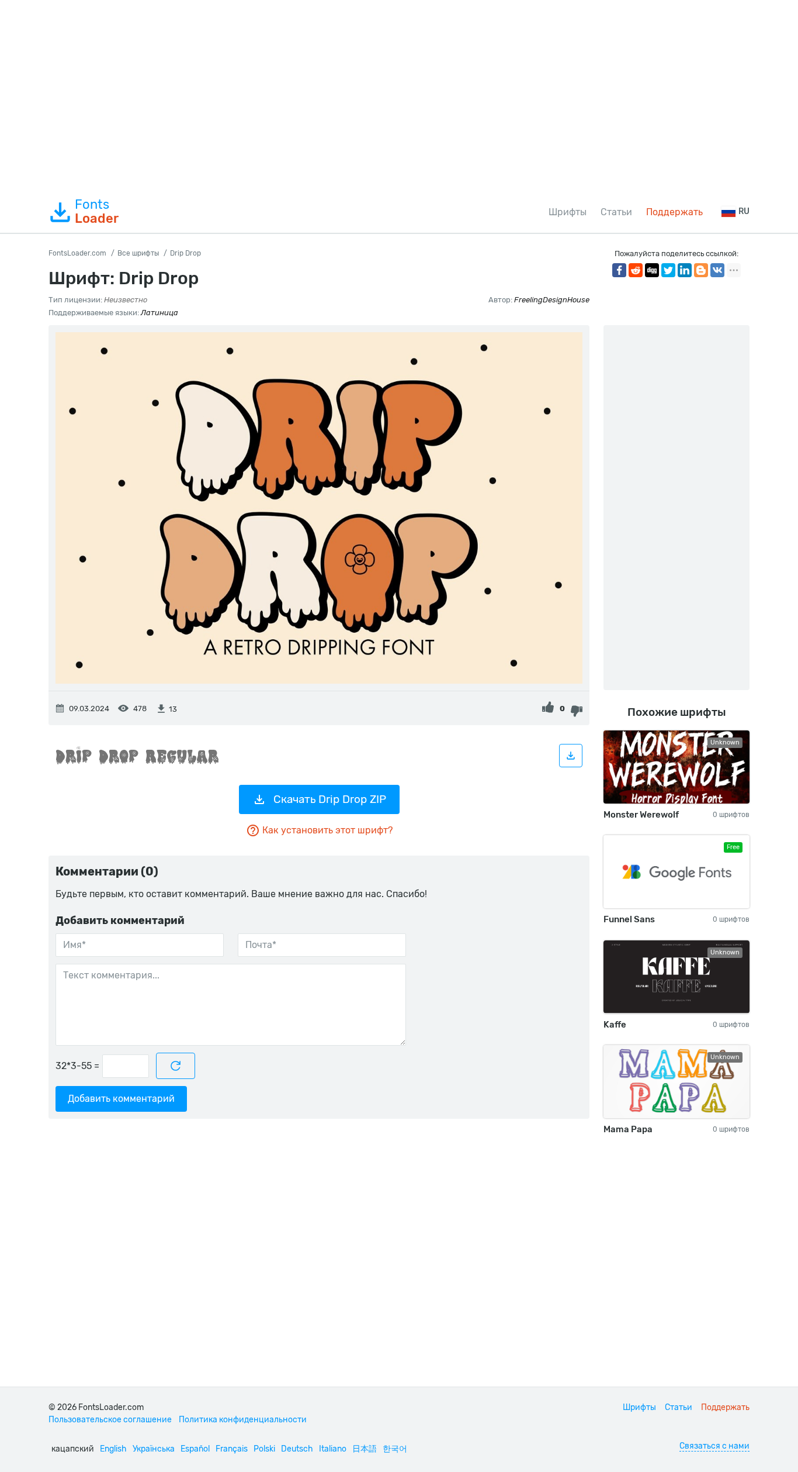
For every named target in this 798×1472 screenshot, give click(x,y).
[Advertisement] (399, 96)
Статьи (616, 212)
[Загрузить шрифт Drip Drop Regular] (570, 755)
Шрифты (568, 212)
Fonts (97, 212)
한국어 (395, 1449)
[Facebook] (619, 270)
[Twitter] (668, 270)
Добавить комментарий (121, 1098)
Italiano (332, 1449)
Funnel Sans (629, 919)
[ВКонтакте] (717, 270)
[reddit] (636, 270)
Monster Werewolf (641, 814)
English (113, 1449)
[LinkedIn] (685, 270)
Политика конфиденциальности (243, 1420)
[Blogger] (701, 270)
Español (195, 1449)
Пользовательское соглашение (110, 1420)
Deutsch (297, 1449)
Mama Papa (628, 1129)
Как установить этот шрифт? (327, 830)
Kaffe (614, 1024)
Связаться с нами (714, 1446)
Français (232, 1449)
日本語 (364, 1449)
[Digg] (652, 270)
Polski (264, 1449)
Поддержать (674, 212)
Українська (154, 1449)
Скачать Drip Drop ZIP (329, 799)
